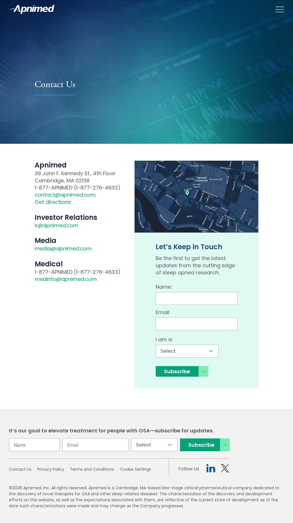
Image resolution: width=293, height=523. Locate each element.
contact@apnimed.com (65, 194)
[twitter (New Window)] (225, 469)
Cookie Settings (135, 469)
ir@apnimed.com (56, 225)
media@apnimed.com (63, 248)
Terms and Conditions (92, 469)
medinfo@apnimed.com (66, 279)
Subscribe (177, 371)
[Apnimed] (31, 9)
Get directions (53, 201)
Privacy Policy (50, 469)
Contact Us (20, 469)
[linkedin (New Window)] (210, 469)
